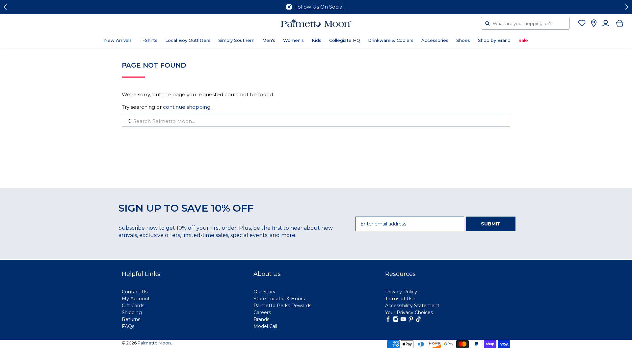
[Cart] (620, 23)
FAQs (128, 326)
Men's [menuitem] (268, 40)
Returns (131, 319)
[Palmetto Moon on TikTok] (418, 320)
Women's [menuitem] (293, 40)
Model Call (265, 326)
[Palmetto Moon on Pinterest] (411, 320)
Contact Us (134, 292)
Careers (262, 312)
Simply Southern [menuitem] (236, 40)
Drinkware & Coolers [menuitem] (390, 40)
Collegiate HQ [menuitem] (344, 40)
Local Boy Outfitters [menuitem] (187, 40)
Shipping (132, 312)
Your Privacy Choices (409, 312)
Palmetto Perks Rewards (282, 306)
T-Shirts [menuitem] (148, 40)
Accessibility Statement (412, 306)
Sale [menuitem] (523, 40)
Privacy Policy (401, 292)
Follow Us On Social (319, 7)
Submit (491, 224)
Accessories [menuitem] (434, 40)
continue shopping (186, 107)
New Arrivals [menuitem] (118, 40)
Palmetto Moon (154, 343)
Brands (261, 319)
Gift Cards (133, 306)
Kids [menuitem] (316, 40)
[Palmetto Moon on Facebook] (388, 320)
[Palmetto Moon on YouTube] (403, 320)
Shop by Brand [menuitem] (494, 40)
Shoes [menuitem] (463, 40)
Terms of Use (400, 299)
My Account (136, 299)
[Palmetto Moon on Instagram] (396, 320)
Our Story (264, 292)
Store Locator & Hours (279, 299)
